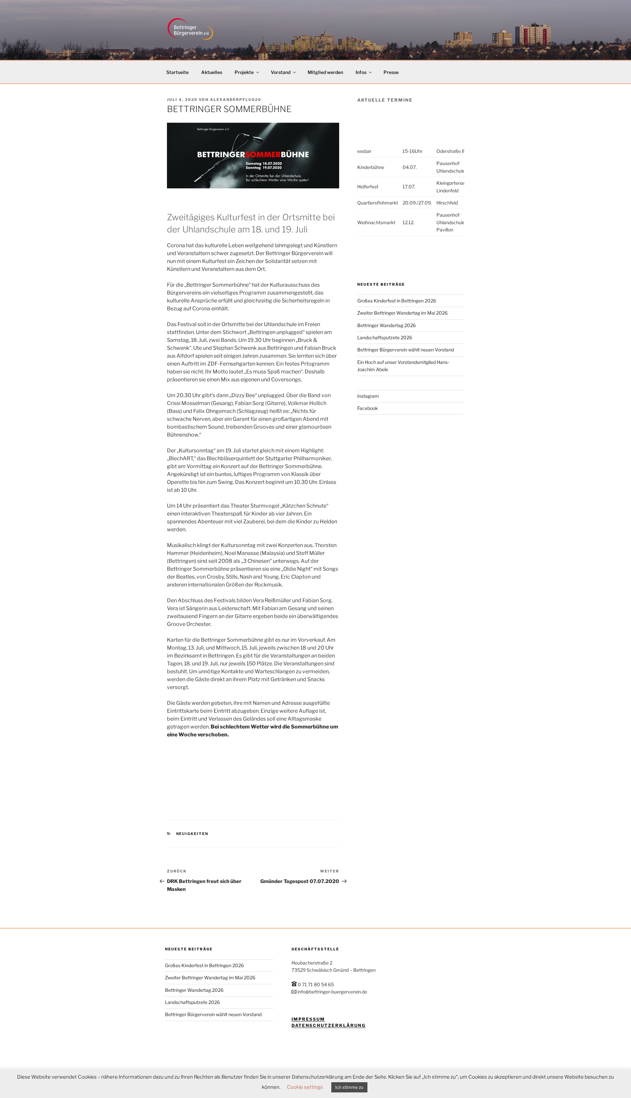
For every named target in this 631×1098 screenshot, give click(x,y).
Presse (391, 72)
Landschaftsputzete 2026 (384, 337)
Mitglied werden (325, 72)
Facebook (367, 408)
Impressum (308, 1019)
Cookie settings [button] (305, 1087)
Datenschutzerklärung (329, 1025)
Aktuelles (211, 72)
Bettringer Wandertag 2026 (386, 325)
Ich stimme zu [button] (349, 1087)
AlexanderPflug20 (235, 99)
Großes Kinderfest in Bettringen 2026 (396, 300)
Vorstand (281, 72)
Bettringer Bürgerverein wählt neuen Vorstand (405, 349)
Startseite (177, 72)
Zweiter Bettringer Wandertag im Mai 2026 (402, 313)
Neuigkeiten (192, 833)
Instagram (368, 396)
